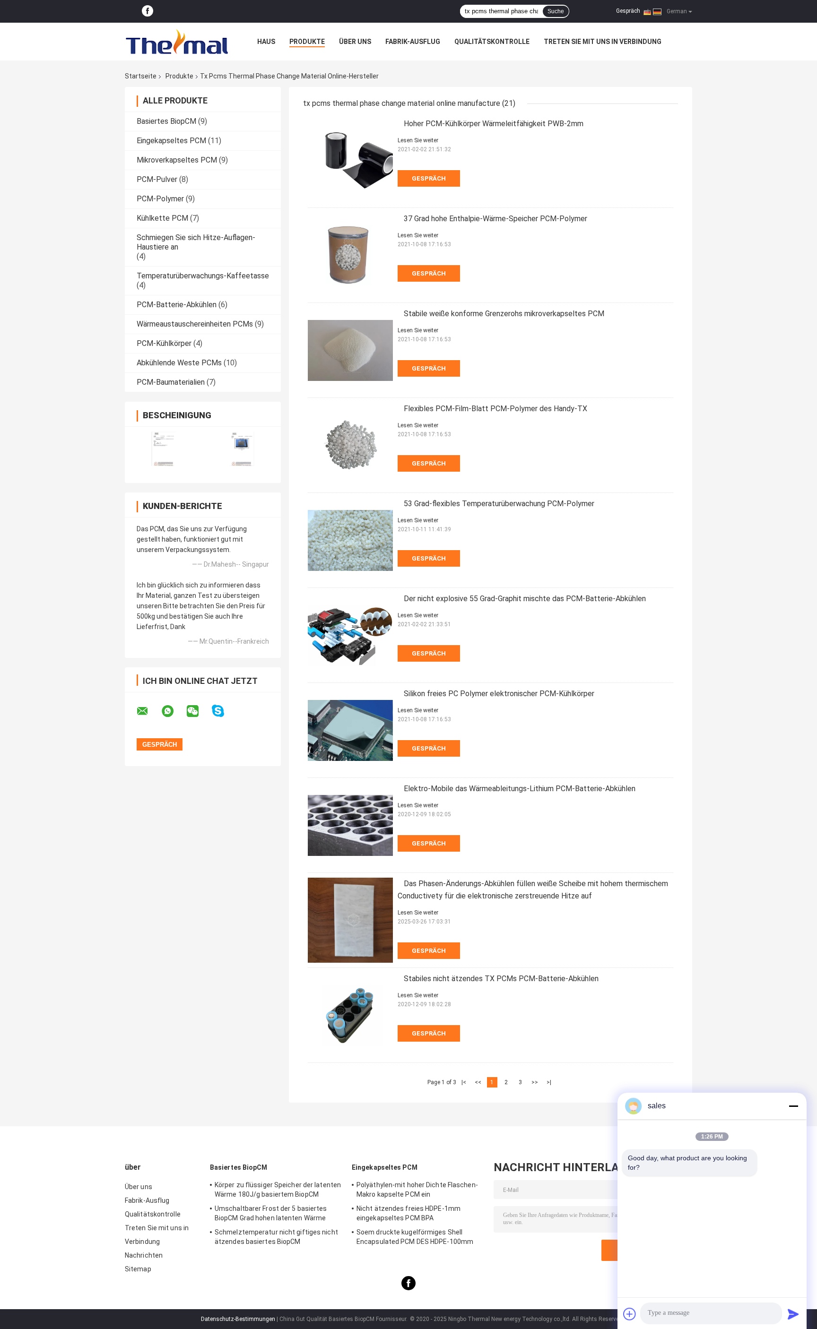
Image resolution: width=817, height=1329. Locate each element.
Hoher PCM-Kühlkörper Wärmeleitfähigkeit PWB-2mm (493, 123)
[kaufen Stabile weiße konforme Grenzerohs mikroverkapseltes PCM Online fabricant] (350, 350)
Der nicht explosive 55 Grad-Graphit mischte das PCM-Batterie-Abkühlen (525, 598)
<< (478, 1082)
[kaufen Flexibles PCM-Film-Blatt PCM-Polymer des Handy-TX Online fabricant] (350, 445)
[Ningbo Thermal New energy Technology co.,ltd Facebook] (147, 11)
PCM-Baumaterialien (171, 382)
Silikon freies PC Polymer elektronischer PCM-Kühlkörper (499, 693)
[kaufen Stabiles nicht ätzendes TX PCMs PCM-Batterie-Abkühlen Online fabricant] (350, 1015)
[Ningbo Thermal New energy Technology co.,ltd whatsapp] (173, 711)
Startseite (140, 76)
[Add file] (629, 1313)
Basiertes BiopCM (166, 121)
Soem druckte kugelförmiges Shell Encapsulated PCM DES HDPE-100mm (414, 1236)
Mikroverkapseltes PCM (177, 159)
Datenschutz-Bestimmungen (238, 1319)
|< (463, 1082)
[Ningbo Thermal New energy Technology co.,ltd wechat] (198, 711)
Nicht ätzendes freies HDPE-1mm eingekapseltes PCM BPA (408, 1213)
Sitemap (138, 1269)
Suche (556, 11)
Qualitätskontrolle (492, 41)
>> (534, 1082)
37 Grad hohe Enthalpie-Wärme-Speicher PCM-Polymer (495, 218)
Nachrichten (144, 1255)
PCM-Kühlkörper (164, 343)
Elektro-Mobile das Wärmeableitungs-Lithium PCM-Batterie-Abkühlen (519, 788)
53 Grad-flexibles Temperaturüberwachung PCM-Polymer (499, 503)
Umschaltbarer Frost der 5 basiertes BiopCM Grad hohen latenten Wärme (271, 1213)
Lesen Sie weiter (418, 140)
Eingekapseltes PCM (171, 140)
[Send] (793, 1313)
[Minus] (793, 1106)
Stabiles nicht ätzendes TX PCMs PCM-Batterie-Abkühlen (501, 978)
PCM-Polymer (160, 198)
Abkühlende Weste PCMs (179, 362)
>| (549, 1082)
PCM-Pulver (157, 179)
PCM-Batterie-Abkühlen (177, 304)
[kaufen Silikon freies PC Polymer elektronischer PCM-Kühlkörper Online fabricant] (350, 730)
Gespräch (628, 11)
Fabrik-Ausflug (412, 41)
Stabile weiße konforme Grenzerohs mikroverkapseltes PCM (504, 313)
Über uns (355, 41)
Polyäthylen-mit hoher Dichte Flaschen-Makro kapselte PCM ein (417, 1189)
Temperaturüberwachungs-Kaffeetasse (203, 275)
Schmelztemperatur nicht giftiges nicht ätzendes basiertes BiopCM (276, 1236)
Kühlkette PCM (162, 218)
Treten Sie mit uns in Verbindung (602, 41)
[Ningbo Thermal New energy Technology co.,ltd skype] (224, 711)
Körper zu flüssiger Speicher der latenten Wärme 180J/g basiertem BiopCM (278, 1189)
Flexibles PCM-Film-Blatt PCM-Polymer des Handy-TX (495, 408)
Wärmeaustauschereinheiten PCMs (195, 323)
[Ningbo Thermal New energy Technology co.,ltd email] (148, 711)
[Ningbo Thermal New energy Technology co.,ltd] (177, 41)
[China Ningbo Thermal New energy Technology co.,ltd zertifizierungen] (164, 448)
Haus (266, 41)
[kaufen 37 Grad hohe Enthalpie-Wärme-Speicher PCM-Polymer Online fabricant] (350, 255)
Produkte (307, 41)
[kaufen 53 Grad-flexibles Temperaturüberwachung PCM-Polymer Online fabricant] (350, 540)
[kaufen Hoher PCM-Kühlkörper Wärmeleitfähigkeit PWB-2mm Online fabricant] (350, 160)
